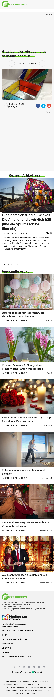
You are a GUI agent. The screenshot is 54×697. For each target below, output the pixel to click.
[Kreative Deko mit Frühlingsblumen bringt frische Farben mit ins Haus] (27, 344)
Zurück (20, 64)
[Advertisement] (27, 31)
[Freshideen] (14, 4)
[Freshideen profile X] (34, 667)
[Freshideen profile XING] (44, 667)
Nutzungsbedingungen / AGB (16, 656)
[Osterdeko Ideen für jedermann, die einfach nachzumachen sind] (27, 292)
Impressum (7, 644)
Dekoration (10, 265)
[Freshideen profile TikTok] (19, 667)
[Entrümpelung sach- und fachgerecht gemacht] (27, 449)
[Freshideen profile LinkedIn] (39, 667)
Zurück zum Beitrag (16, 105)
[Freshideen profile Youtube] (29, 667)
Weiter (34, 64)
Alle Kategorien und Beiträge (17, 631)
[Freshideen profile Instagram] (14, 667)
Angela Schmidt (17, 234)
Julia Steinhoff (16, 321)
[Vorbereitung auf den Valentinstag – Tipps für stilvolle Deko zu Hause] (27, 396)
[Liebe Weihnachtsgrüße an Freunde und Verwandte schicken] (27, 501)
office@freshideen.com (17, 624)
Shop (4, 635)
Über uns (6, 648)
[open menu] (49, 4)
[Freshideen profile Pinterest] (24, 667)
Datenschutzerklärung (14, 639)
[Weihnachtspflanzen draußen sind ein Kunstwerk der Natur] (27, 554)
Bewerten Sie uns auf (22, 672)
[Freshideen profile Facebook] (9, 667)
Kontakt (6, 652)
